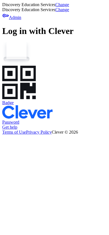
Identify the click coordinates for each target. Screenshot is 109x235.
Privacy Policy (39, 132)
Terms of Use (14, 132)
